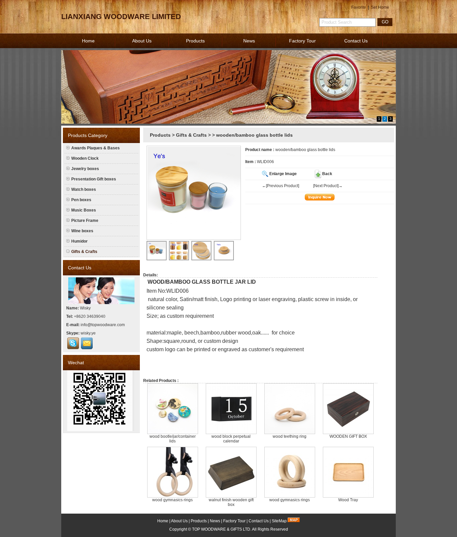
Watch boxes (83, 189)
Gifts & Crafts (191, 135)
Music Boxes (83, 210)
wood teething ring (289, 436)
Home (88, 40)
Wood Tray (348, 500)
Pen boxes (81, 199)
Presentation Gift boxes (93, 179)
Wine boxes (82, 231)
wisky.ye (88, 333)
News (249, 40)
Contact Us (356, 40)
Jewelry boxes (85, 168)
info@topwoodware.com (103, 324)
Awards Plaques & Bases (95, 148)
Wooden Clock (85, 158)
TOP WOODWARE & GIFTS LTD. (221, 529)
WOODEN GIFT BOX (348, 436)
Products (195, 40)
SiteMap (279, 521)
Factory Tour (302, 40)
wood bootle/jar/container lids (173, 438)
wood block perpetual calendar (231, 438)
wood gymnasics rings (172, 500)
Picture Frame (84, 220)
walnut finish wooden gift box (231, 502)
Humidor (79, 241)
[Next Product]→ (328, 185)
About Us (142, 40)
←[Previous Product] (280, 185)
